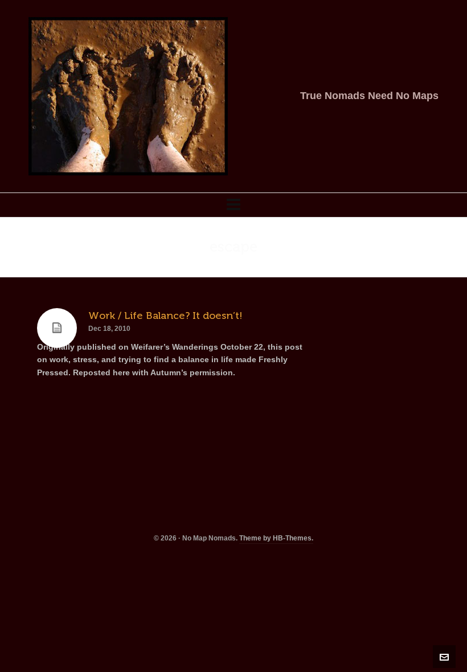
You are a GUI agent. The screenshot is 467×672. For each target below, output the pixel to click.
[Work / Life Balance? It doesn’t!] (57, 328)
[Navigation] (233, 205)
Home (365, 247)
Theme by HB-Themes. (276, 538)
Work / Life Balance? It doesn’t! (165, 315)
